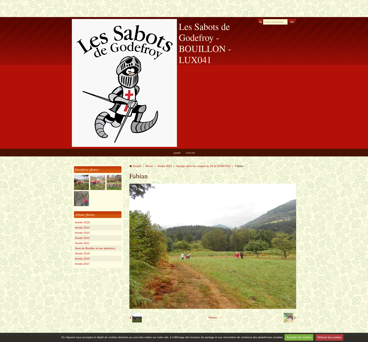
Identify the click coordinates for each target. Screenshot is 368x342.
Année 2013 (82, 232)
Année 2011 (82, 243)
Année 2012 (82, 237)
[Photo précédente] (136, 317)
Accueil (136, 166)
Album (149, 166)
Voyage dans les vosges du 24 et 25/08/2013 (203, 166)
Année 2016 (82, 222)
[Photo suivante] (290, 317)
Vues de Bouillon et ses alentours (95, 248)
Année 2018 (82, 253)
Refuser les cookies (329, 337)
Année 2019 (82, 258)
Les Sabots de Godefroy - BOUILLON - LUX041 (205, 43)
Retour (213, 317)
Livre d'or (190, 152)
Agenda (176, 152)
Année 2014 (82, 227)
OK (292, 22)
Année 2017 (82, 263)
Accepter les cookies (299, 337)
